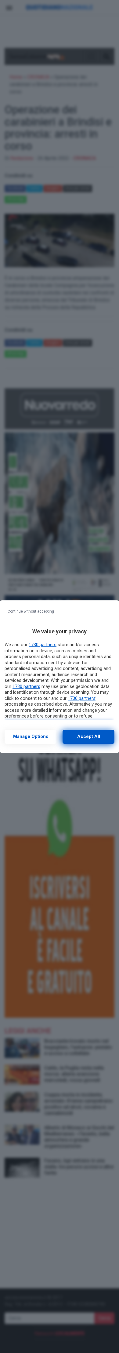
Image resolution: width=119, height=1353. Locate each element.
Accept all (88, 736)
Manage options (30, 736)
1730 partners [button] (42, 644)
